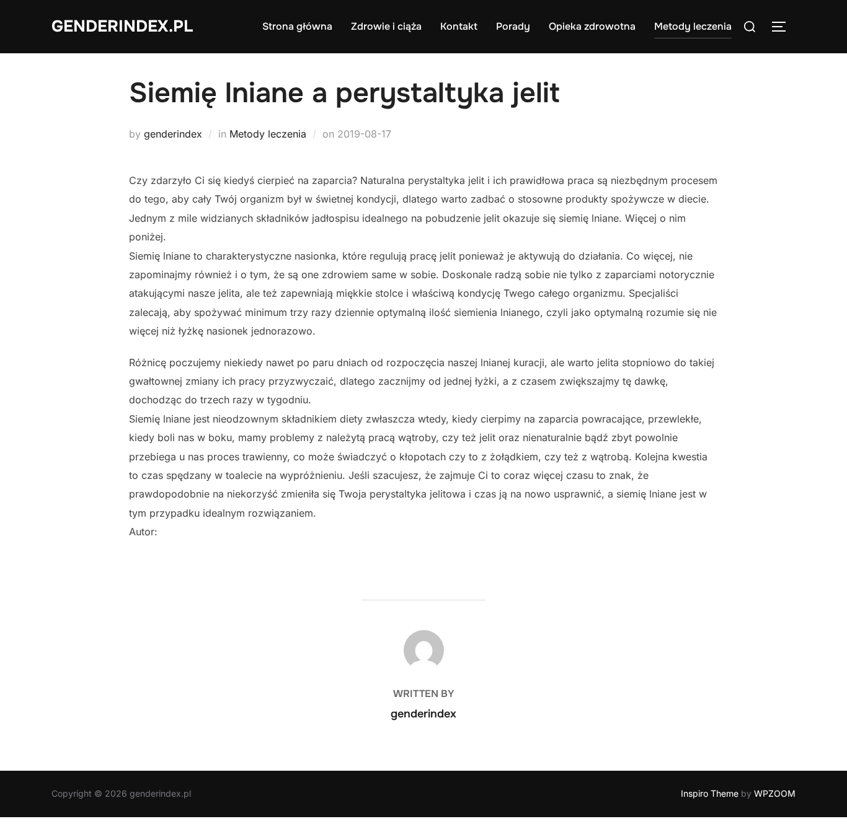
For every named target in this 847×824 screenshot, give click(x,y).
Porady (513, 26)
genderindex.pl (122, 26)
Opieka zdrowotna (592, 26)
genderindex (173, 134)
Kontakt (458, 26)
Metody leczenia (693, 26)
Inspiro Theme (709, 793)
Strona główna (297, 26)
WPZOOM (775, 793)
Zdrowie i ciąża (386, 26)
